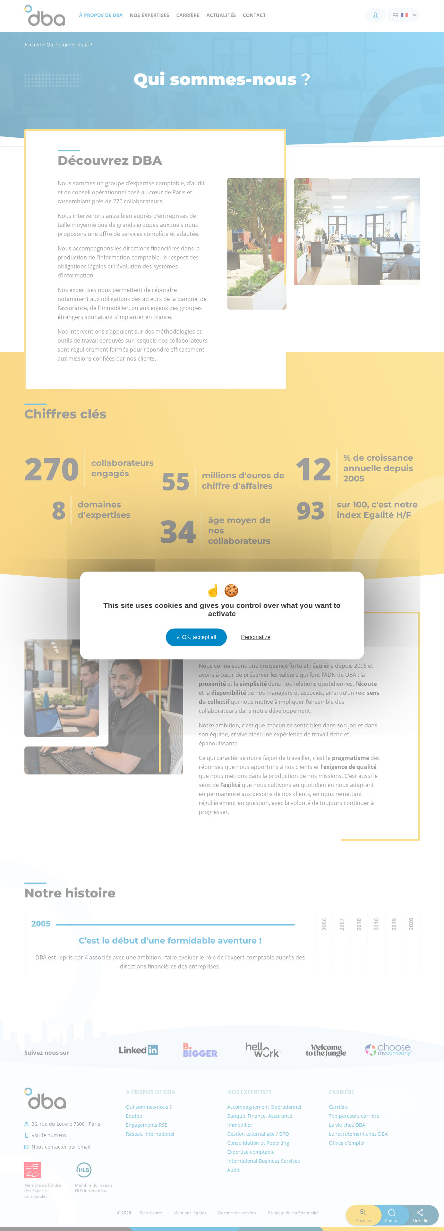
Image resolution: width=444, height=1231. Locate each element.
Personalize (256, 637)
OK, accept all (198, 637)
